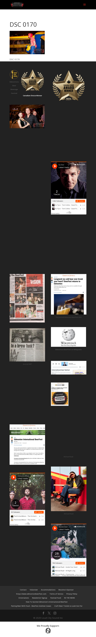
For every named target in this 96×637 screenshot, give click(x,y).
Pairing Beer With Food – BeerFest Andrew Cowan (31, 606)
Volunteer (34, 590)
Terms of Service (56, 594)
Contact (23, 590)
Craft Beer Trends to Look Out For (68, 606)
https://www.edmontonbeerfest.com (31, 594)
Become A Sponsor (66, 590)
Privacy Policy (71, 594)
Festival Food (55, 598)
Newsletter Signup (39, 598)
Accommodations (48, 590)
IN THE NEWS (69, 598)
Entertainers (24, 598)
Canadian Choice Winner (32, 96)
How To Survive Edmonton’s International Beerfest (47, 602)
